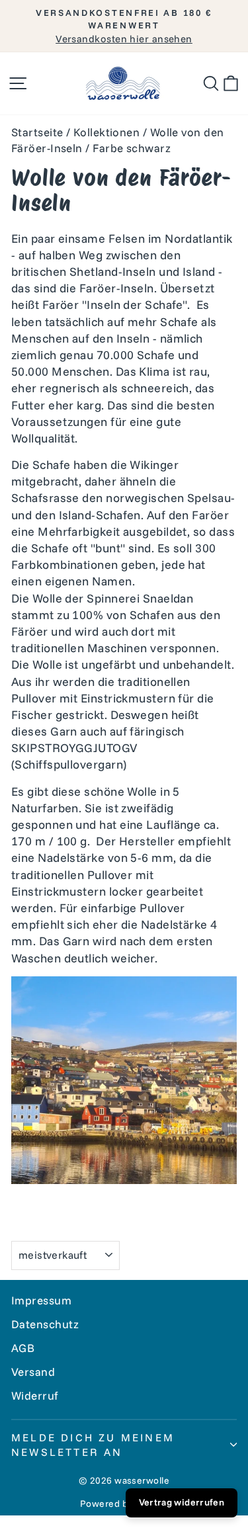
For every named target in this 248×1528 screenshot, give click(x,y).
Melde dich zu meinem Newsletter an (93, 1445)
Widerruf (35, 1395)
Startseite (37, 132)
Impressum (41, 1300)
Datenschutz (45, 1324)
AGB (22, 1348)
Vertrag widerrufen (181, 1502)
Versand (33, 1372)
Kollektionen (106, 132)
